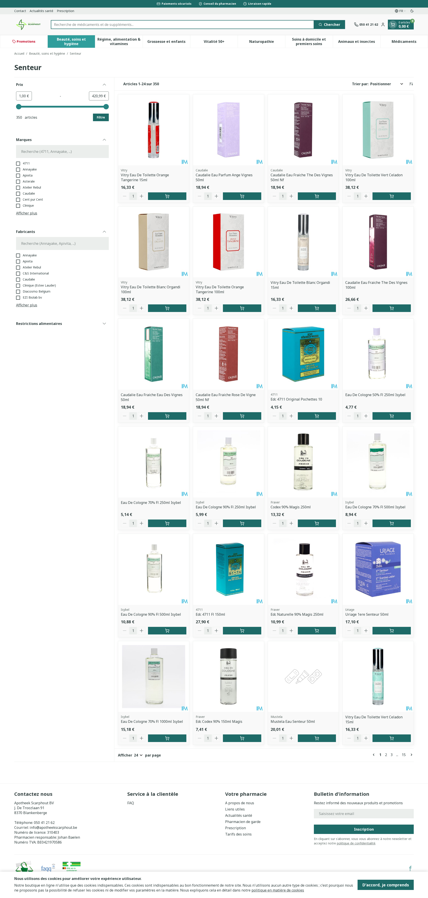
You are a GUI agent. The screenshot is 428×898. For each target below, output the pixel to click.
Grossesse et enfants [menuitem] (168, 42)
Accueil (19, 53)
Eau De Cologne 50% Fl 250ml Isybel (375, 394)
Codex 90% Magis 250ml (291, 507)
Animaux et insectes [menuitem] (359, 42)
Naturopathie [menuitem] (267, 42)
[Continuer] (410, 755)
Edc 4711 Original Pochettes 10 (296, 399)
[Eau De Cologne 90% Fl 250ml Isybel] (228, 461)
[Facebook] (410, 868)
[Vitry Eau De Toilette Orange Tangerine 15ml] (153, 129)
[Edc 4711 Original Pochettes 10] (303, 354)
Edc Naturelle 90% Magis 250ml (297, 614)
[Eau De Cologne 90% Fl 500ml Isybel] (153, 569)
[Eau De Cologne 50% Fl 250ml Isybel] (378, 354)
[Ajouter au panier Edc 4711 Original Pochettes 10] (317, 416)
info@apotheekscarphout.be (53, 827)
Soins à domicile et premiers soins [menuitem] (312, 41)
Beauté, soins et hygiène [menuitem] (76, 41)
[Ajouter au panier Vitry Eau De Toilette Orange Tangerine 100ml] (242, 308)
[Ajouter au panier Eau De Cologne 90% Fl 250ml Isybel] (242, 523)
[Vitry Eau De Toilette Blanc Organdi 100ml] (153, 242)
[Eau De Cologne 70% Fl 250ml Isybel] (153, 461)
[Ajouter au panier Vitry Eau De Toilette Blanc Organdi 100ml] (167, 308)
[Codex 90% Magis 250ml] (303, 461)
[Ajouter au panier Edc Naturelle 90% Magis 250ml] (317, 630)
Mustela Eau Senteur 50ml (293, 721)
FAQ (130, 802)
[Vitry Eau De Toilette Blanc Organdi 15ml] (303, 242)
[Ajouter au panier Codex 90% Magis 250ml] (317, 523)
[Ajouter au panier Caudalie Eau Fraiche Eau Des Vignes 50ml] (167, 416)
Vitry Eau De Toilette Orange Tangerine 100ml (220, 289)
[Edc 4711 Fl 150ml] (228, 569)
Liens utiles (235, 809)
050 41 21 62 (44, 822)
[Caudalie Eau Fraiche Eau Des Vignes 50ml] (153, 354)
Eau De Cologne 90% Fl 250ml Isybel (226, 507)
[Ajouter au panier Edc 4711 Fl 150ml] (242, 630)
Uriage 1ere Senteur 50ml (367, 614)
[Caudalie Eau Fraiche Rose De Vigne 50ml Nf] (228, 354)
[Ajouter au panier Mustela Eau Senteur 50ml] (317, 738)
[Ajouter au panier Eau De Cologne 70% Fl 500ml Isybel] (391, 523)
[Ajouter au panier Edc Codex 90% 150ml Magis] (242, 738)
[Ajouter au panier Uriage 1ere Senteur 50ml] (391, 630)
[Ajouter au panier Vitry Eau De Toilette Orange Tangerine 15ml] (167, 196)
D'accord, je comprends (385, 885)
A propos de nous (239, 802)
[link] (374, 755)
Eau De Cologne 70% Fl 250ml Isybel (151, 502)
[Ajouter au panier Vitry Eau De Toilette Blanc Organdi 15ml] (317, 308)
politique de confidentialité (356, 843)
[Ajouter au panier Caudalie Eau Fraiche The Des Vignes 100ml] (391, 308)
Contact (20, 11)
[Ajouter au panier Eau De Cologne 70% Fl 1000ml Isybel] (167, 738)
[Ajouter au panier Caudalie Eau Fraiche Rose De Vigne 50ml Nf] (242, 416)
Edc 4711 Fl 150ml (210, 614)
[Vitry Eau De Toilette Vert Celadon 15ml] (378, 676)
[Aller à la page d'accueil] (28, 24)
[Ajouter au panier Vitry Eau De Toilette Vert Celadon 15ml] (391, 738)
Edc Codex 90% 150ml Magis (219, 721)
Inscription (364, 829)
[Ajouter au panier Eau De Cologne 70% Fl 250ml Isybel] (167, 523)
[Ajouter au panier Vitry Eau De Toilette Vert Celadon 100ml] (391, 196)
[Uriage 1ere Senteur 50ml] (378, 569)
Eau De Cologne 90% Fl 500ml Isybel (151, 614)
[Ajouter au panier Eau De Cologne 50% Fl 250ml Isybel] (391, 416)
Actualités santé (41, 11)
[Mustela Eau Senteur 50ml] (303, 676)
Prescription (65, 11)
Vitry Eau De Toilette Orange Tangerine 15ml (145, 177)
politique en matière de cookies (277, 890)
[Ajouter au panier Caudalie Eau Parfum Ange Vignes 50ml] (242, 196)
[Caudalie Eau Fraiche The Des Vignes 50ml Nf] (303, 129)
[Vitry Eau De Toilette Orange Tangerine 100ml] (228, 242)
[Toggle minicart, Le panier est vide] (393, 25)
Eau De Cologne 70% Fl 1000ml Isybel (152, 721)
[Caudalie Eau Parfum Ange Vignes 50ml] (228, 129)
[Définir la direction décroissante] (411, 84)
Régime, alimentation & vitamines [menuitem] (119, 41)
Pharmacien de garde (243, 821)
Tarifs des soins (238, 834)
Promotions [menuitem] (26, 41)
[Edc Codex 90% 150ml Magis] (228, 676)
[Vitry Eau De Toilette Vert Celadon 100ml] (378, 129)
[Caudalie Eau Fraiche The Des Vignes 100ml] (378, 242)
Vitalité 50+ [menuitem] (221, 42)
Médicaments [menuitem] (410, 42)
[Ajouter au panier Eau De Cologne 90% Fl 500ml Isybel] (167, 630)
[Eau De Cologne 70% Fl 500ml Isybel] (378, 461)
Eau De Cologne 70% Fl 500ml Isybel (375, 507)
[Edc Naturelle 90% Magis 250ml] (303, 569)
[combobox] (182, 24)
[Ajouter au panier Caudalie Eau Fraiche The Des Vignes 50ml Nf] (317, 196)
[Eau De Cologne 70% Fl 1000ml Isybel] (153, 676)
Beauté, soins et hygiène (47, 53)
